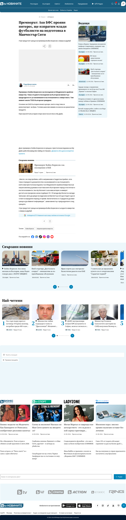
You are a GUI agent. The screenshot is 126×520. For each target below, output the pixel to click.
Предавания (83, 4)
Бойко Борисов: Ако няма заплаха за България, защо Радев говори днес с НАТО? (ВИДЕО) (15, 271)
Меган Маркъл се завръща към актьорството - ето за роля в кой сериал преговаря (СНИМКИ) (78, 427)
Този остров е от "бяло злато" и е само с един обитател (13, 452)
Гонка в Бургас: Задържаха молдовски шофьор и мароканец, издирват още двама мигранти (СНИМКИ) (92, 46)
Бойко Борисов (30, 228)
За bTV (2, 513)
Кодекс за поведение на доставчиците (45, 513)
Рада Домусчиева (30, 84)
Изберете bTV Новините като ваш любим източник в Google (48, 215)
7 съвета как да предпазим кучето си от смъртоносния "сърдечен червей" (102, 271)
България (46, 4)
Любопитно (69, 4)
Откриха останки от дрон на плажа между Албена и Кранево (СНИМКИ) (91, 100)
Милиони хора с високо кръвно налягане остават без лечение (109, 427)
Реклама (9, 513)
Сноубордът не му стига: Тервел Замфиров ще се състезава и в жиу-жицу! (46, 456)
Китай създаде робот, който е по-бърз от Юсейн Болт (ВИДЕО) (92, 110)
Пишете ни (77, 513)
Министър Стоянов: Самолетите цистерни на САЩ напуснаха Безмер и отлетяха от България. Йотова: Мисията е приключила (105, 324)
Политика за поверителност (22, 513)
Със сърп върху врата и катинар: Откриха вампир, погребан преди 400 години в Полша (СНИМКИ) (17, 324)
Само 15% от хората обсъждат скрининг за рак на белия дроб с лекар (109, 442)
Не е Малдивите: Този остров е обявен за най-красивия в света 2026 (14, 442)
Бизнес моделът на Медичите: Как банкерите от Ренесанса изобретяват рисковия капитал (15, 427)
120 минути (50, 17)
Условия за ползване (65, 513)
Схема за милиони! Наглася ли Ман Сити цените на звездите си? (46, 427)
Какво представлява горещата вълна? (96, 58)
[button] (55, 287)
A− (69, 85)
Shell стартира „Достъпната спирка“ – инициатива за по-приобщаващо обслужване (98, 73)
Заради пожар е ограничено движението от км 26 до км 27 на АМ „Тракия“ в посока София (91, 89)
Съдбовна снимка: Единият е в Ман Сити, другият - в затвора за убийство (46, 443)
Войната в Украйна (66, 10)
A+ (73, 85)
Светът (57, 4)
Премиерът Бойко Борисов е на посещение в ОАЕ (49, 166)
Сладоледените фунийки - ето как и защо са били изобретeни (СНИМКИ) (78, 442)
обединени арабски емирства (45, 228)
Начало (43, 17)
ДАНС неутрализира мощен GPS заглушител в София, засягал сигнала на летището (76, 324)
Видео (76, 10)
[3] (115, 4)
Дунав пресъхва (53, 10)
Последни (34, 4)
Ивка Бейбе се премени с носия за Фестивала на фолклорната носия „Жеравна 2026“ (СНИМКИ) (77, 453)
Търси (120, 477)
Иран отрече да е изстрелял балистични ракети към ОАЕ (73, 269)
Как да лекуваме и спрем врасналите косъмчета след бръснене (110, 452)
